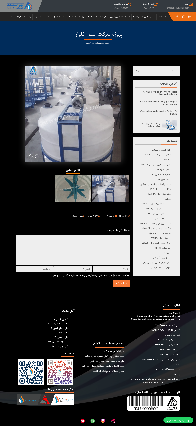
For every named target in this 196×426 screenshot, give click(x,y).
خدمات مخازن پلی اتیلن (120, 16)
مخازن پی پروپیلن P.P (160, 189)
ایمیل (186, 4)
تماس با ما (37, 16)
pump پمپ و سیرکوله (161, 150)
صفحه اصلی (162, 16)
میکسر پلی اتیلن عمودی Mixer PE (155, 223)
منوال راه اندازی (59, 16)
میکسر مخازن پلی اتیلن (145, 16)
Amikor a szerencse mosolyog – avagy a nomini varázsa (158, 103)
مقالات (74, 16)
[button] (178, 420)
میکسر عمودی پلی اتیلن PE (158, 208)
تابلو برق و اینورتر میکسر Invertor (156, 164)
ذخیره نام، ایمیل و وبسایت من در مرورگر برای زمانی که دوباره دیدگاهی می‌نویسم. (90, 275)
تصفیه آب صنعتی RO (99, 16)
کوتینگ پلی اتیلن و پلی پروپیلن (157, 262)
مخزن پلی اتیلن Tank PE (159, 194)
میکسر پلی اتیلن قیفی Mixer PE (156, 228)
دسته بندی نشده (163, 179)
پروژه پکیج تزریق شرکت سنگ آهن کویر (150, 125)
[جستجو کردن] (137, 71)
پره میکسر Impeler (162, 248)
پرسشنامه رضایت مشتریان (20, 16)
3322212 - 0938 (121, 8)
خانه (108, 43)
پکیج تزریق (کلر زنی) (162, 257)
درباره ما (47, 16)
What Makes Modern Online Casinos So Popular (158, 113)
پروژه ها (82, 16)
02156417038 (148, 8)
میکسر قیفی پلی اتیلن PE (159, 213)
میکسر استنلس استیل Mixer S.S (156, 203)
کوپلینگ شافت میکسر (161, 267)
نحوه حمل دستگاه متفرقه (160, 233)
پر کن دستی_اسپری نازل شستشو (156, 243)
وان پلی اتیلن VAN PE (160, 238)
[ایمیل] (191, 4)
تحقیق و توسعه (164, 169)
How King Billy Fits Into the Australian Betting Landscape (159, 93)
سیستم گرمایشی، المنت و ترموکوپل (155, 184)
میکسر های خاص (163, 218)
